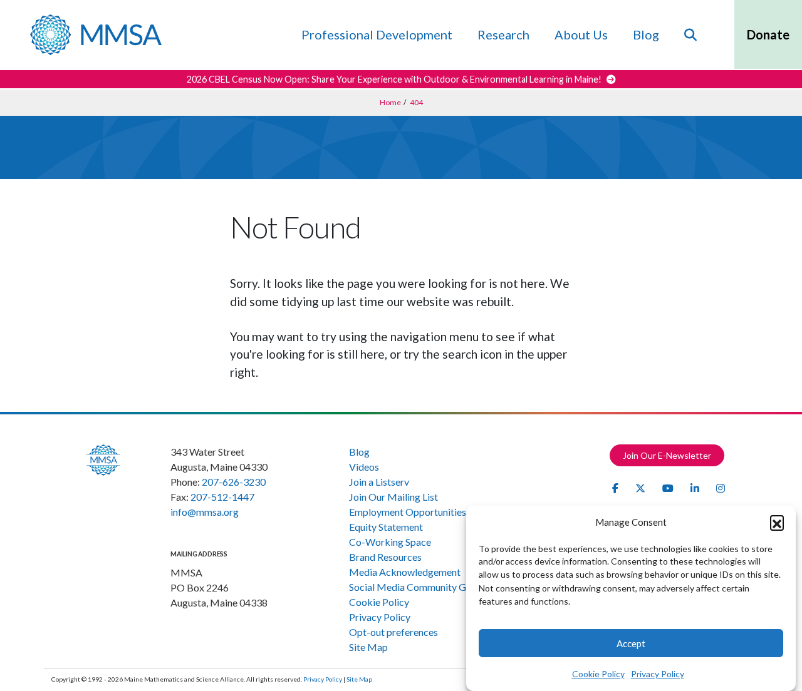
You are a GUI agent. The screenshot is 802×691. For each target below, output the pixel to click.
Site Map (368, 647)
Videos (364, 467)
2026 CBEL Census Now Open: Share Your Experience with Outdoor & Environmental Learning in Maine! (395, 79)
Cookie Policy (598, 673)
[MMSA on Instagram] (720, 487)
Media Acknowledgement (405, 572)
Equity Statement (386, 527)
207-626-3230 (234, 482)
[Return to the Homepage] (96, 34)
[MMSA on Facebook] (616, 487)
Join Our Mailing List (393, 497)
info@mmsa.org (204, 512)
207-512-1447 (222, 497)
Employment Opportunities (407, 512)
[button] (777, 522)
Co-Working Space (390, 542)
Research (503, 34)
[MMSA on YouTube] (669, 487)
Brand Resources (385, 557)
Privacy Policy (657, 673)
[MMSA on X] (641, 487)
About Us (581, 34)
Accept (631, 643)
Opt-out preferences (393, 632)
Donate (768, 34)
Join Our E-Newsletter (667, 455)
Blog (646, 34)
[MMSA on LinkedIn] (696, 487)
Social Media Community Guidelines (426, 587)
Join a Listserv (379, 482)
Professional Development (376, 34)
